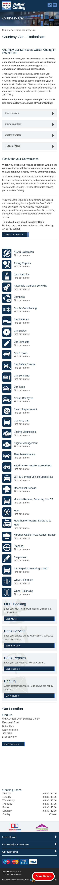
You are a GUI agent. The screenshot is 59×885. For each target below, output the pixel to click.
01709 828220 (13, 229)
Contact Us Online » (13, 234)
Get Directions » (11, 744)
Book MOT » (12, 619)
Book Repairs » (13, 669)
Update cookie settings (12, 874)
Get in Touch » (12, 696)
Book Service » (13, 645)
